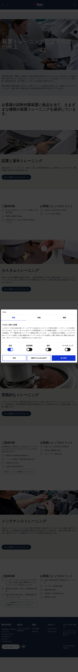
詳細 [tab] (39, 317)
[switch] (29, 349)
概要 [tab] (64, 317)
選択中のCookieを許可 (39, 358)
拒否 (14, 358)
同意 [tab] (13, 317)
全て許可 (64, 358)
